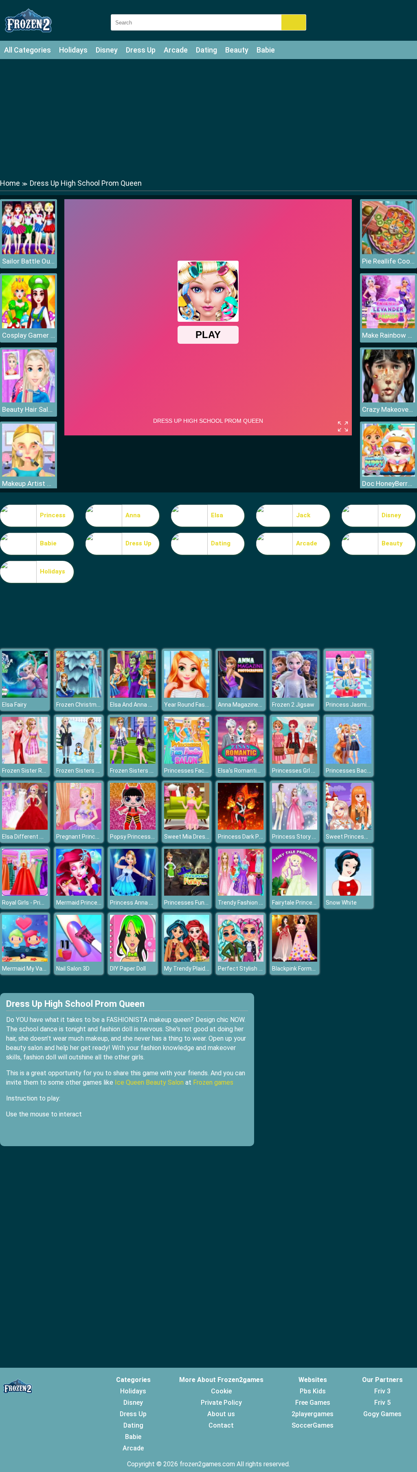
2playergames (313, 1414)
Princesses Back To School (361, 770)
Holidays (73, 50)
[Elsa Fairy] (25, 695)
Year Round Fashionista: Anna (203, 704)
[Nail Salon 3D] (79, 959)
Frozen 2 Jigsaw (293, 704)
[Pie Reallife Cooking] (388, 252)
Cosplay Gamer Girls (28, 335)
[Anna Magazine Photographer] (240, 695)
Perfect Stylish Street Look (253, 968)
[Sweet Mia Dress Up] (187, 827)
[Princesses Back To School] (348, 761)
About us (221, 1414)
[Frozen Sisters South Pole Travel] (79, 761)
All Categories (27, 50)
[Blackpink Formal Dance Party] (295, 959)
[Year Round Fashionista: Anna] (187, 695)
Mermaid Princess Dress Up (92, 902)
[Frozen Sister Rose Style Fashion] (25, 761)
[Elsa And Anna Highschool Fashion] (133, 695)
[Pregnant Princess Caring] (79, 827)
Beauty (236, 50)
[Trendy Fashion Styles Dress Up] (240, 893)
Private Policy (221, 1402)
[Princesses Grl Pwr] (295, 761)
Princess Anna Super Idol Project (152, 902)
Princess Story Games (301, 836)
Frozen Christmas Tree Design (96, 704)
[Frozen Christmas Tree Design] (79, 695)
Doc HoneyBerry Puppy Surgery (388, 483)
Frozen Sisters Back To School (150, 770)
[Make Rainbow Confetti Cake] (388, 326)
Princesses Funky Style (194, 902)
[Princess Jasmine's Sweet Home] (348, 695)
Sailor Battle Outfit (28, 261)
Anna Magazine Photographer (257, 704)
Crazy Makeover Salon (388, 409)
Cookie (221, 1391)
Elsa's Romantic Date (246, 770)
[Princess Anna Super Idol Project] (133, 893)
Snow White (341, 902)
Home (10, 183)
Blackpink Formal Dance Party (310, 968)
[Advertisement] (208, 118)
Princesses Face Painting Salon (205, 770)
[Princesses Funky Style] (187, 893)
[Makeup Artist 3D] (28, 474)
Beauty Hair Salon (28, 409)
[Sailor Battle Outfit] (28, 252)
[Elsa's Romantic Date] (240, 761)
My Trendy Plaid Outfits (194, 968)
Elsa (217, 515)
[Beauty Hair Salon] (28, 400)
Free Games (312, 1402)
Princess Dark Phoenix (247, 836)
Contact (221, 1425)
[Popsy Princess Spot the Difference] (133, 827)
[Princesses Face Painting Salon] (187, 761)
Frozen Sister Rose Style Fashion (45, 770)
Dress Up (141, 50)
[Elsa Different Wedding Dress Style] (25, 827)
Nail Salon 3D (73, 968)
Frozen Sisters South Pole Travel (99, 770)
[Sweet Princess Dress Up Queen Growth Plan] (348, 827)
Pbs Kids (313, 1391)
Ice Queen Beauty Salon (149, 1082)
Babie (266, 50)
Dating (206, 50)
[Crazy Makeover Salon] (388, 400)
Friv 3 (382, 1391)
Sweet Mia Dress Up (190, 836)
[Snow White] (348, 893)
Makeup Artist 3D (28, 483)
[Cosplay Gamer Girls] (28, 326)
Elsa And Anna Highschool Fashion (154, 704)
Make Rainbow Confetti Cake (388, 335)
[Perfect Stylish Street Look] (240, 959)
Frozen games (213, 1082)
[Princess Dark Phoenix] (240, 827)
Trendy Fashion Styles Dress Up (259, 902)
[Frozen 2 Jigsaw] (295, 695)
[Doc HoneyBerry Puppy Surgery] (388, 474)
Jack (303, 515)
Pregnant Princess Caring (89, 836)
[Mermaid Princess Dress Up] (79, 893)
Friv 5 (382, 1402)
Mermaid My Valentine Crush (39, 968)
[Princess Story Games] (295, 827)
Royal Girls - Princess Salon (37, 902)
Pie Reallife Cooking (388, 261)
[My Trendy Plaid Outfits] (187, 959)
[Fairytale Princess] (295, 893)
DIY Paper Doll (128, 968)
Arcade (176, 50)
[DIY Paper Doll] (133, 959)
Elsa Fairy (14, 704)
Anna (132, 515)
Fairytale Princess (295, 902)
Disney (107, 50)
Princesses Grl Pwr (296, 770)
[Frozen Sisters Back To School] (133, 761)
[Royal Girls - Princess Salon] (25, 893)
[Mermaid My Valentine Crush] (25, 959)
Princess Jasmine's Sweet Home (369, 704)
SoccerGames (313, 1425)
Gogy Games (382, 1414)
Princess (53, 515)
